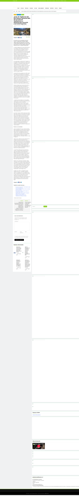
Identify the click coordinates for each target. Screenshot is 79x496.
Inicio (18, 8)
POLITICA (56, 8)
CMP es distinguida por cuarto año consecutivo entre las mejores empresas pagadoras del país (27, 251)
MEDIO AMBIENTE (41, 8)
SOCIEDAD (31, 8)
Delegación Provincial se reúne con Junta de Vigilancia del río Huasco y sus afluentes (18, 263)
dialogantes (53, 0)
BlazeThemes (47, 493)
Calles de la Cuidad (49, 0)
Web (25, 231)
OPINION (60, 8)
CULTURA (35, 8)
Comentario (16, 221)
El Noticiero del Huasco (17, 25)
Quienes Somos (58, 0)
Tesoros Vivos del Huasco (42, 0)
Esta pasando (19, 14)
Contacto (65, 0)
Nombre (16, 231)
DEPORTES (52, 8)
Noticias (23, 14)
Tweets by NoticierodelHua (36, 414)
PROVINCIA (26, 8)
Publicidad (62, 0)
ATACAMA (22, 8)
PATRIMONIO (47, 8)
